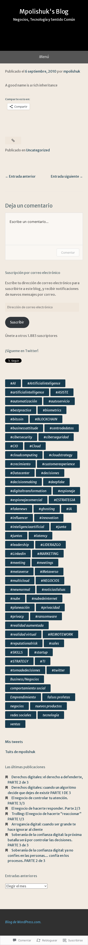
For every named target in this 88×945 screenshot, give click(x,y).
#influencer (19, 518)
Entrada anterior (22, 176)
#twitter (58, 670)
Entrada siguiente (65, 176)
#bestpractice (20, 410)
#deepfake (56, 482)
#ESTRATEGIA (64, 500)
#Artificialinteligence (43, 383)
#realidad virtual (23, 634)
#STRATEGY (19, 661)
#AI (13, 383)
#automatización (23, 401)
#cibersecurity (21, 437)
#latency (40, 536)
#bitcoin (16, 419)
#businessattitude (24, 428)
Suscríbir (17, 322)
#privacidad (50, 607)
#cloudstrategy (60, 455)
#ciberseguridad (56, 437)
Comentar (68, 252)
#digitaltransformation (28, 491)
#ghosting (47, 509)
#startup (41, 652)
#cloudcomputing (23, 455)
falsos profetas (58, 697)
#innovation (48, 518)
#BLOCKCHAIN (46, 419)
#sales (54, 643)
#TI (42, 661)
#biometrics (52, 410)
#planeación (19, 607)
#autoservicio (59, 401)
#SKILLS (16, 652)
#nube (15, 598)
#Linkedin (18, 553)
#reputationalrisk (23, 643)
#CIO (14, 446)
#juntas (16, 536)
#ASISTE (62, 392)
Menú (44, 56)
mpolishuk (71, 71)
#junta (61, 527)
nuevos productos (48, 706)
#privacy (17, 616)
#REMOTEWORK (60, 634)
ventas (15, 724)
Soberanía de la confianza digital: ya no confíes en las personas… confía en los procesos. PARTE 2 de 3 (40, 855)
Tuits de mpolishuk (20, 752)
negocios (17, 706)
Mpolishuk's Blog (44, 11)
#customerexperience (58, 464)
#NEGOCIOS (50, 580)
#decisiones (50, 473)
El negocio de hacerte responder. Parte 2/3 (46, 808)
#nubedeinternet (44, 598)
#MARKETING (48, 553)
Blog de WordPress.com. (23, 922)
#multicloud (19, 580)
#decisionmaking (23, 482)
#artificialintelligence (27, 392)
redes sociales (20, 715)
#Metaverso (49, 571)
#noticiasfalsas (53, 589)
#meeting (17, 562)
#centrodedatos (62, 428)
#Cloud (35, 446)
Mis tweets (14, 742)
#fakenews (18, 509)
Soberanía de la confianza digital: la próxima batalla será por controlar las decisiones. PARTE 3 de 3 (45, 839)
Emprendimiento (23, 697)
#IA (69, 509)
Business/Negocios (24, 679)
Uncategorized (38, 150)
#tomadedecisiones (25, 670)
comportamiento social (27, 688)
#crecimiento (20, 464)
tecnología (51, 715)
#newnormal (20, 589)
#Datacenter (19, 473)
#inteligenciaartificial (27, 527)
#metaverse (19, 571)
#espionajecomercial (26, 500)
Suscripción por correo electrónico (32, 273)
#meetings (45, 562)
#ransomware (46, 616)
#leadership (19, 545)
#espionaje (66, 491)
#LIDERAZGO (50, 545)
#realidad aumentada (27, 625)
